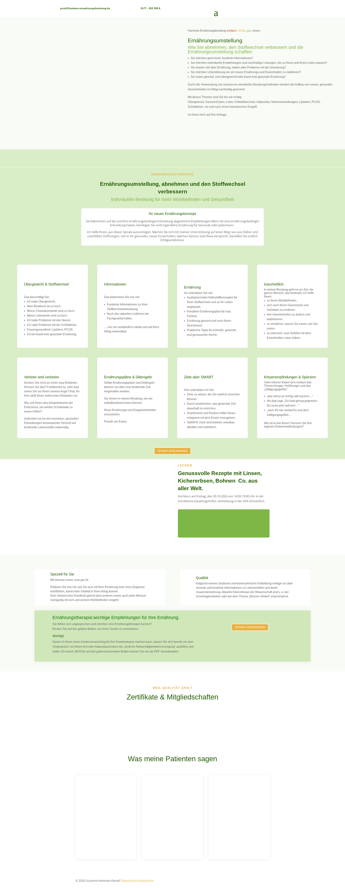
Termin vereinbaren (214, 132)
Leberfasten (264, 156)
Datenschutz (129, 881)
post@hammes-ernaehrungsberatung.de (85, 8)
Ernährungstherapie (80, 156)
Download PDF (250, 637)
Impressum (146, 881)
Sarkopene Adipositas (172, 156)
